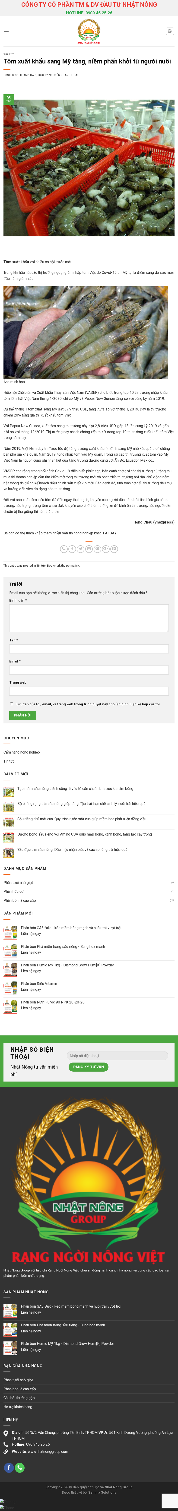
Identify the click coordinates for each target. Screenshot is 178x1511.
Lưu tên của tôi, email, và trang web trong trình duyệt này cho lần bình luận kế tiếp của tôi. (88, 704)
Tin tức (9, 54)
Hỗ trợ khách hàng (17, 1407)
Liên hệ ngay (31, 933)
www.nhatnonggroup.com (48, 1451)
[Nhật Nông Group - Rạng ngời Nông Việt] (89, 31)
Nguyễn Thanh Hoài (63, 75)
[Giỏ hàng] (170, 31)
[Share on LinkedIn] (114, 549)
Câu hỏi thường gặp (19, 1398)
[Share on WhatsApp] (64, 549)
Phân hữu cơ (13, 891)
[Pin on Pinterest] (97, 549)
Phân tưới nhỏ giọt (18, 882)
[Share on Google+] (106, 549)
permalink (72, 565)
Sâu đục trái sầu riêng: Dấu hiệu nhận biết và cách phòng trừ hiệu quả (72, 849)
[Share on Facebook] (72, 549)
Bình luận (18, 601)
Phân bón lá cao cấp (19, 900)
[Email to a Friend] (89, 549)
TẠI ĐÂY (109, 533)
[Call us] (20, 1468)
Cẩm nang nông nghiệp (21, 752)
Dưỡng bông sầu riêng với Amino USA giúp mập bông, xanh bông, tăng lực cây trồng (84, 834)
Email (15, 661)
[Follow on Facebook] (9, 1468)
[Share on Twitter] (80, 549)
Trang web (17, 683)
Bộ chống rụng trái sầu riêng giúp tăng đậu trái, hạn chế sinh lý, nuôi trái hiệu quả (81, 803)
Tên (13, 640)
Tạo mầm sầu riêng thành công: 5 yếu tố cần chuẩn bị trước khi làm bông (75, 788)
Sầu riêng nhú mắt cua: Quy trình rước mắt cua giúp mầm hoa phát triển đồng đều (81, 819)
